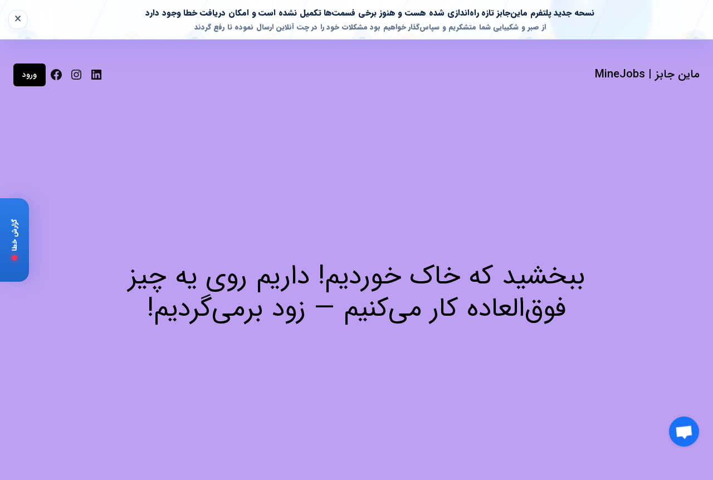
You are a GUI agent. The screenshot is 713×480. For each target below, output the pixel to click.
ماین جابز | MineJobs (647, 74)
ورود (29, 74)
